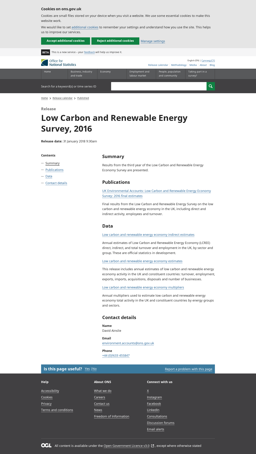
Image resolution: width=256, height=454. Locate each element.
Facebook (154, 403)
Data (48, 176)
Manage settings (153, 41)
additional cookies (85, 27)
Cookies (47, 397)
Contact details (56, 183)
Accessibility (50, 391)
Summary (52, 163)
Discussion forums (160, 423)
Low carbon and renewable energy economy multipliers (143, 287)
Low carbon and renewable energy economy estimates (142, 261)
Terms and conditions (57, 410)
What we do (102, 391)
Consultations (157, 416)
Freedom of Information (111, 416)
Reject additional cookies (115, 41)
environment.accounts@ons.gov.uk (128, 343)
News (98, 410)
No (94, 369)
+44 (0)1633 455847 (116, 355)
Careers (99, 397)
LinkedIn (153, 410)
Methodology (179, 65)
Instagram (154, 397)
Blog (212, 65)
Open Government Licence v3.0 (126, 446)
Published (83, 98)
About (203, 65)
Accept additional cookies (65, 41)
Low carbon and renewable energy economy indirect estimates (148, 234)
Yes (87, 369)
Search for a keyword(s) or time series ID (68, 86)
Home (47, 71)
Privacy (46, 403)
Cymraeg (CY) (208, 60)
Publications (54, 170)
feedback (89, 52)
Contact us (102, 403)
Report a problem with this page (188, 369)
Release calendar (158, 65)
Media (193, 65)
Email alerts (155, 429)
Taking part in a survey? (197, 73)
